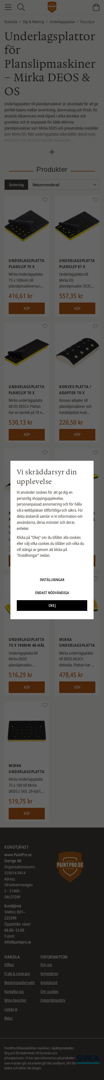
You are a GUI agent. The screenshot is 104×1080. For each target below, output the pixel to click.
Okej (52, 605)
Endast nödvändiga (52, 592)
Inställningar (52, 579)
